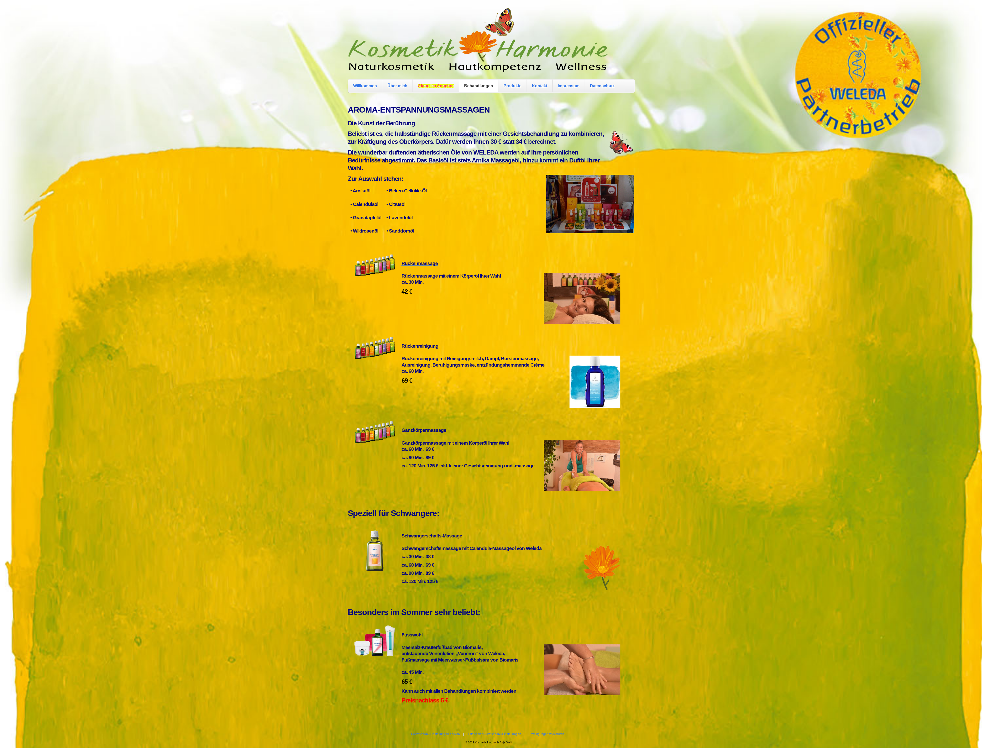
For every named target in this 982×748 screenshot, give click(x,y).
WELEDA (485, 152)
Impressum (568, 86)
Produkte (512, 86)
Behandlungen (478, 86)
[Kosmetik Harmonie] (478, 67)
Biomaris (472, 647)
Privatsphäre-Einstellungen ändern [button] (435, 734)
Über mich (397, 86)
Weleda (496, 653)
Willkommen (365, 86)
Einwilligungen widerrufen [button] (546, 734)
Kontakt (539, 86)
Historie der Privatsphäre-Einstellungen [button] (493, 734)
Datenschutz (602, 86)
